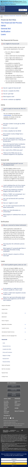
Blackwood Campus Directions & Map (11, 420)
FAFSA (3, 26)
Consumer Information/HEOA (8, 431)
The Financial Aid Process (11, 23)
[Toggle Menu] (26, 13)
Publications (6, 412)
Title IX (17, 431)
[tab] (14, 43)
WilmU (16, 402)
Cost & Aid (6, 405)
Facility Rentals (19, 411)
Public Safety (6, 407)
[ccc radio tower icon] (13, 418)
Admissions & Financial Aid (9, 15)
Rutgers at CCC (17, 401)
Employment (6, 402)
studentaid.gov (7, 115)
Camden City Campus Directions (10, 422)
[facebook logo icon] (4, 418)
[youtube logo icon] (11, 418)
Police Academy (18, 404)
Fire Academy (17, 405)
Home (2, 15)
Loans (3, 34)
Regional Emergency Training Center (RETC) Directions (14, 423)
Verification (5, 31)
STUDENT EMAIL (14, 390)
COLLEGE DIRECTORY (14, 394)
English (6, 427)
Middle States (5, 430)
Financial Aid (18, 15)
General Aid (6, 29)
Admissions (6, 404)
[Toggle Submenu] (25, 313)
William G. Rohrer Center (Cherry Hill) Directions (13, 425)
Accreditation (13, 430)
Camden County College (4, 9)
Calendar (5, 408)
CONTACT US (13, 386)
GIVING (16, 408)
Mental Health (6, 411)
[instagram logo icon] (6, 418)
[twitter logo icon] (8, 418)
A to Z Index (6, 401)
